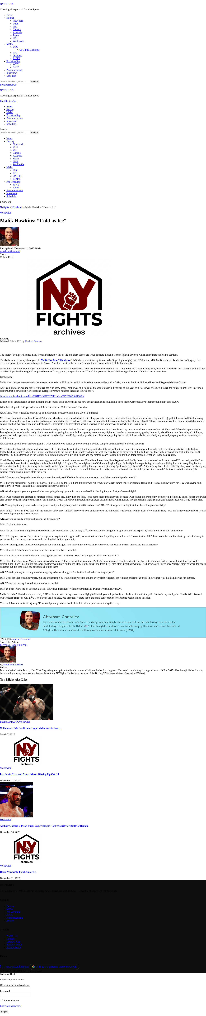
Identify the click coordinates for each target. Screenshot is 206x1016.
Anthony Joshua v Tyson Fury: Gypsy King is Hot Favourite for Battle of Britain (44, 826)
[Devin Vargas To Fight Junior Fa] (26, 862)
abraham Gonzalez (20, 639)
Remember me (11, 1000)
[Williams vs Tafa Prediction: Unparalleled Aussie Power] (26, 718)
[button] (8, 84)
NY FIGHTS (7, 4)
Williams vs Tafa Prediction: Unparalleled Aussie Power (30, 728)
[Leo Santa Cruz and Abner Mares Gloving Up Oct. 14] (26, 765)
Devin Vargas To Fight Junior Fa (18, 872)
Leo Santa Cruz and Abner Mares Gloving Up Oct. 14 (29, 774)
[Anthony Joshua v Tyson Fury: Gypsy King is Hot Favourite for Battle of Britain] (16, 816)
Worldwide (17, 207)
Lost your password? (10, 1006)
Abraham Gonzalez (10, 251)
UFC (16, 721)
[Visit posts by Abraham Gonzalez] (9, 245)
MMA (10, 721)
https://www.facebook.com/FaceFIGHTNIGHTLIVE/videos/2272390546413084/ (42, 396)
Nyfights (4, 207)
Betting (3, 721)
